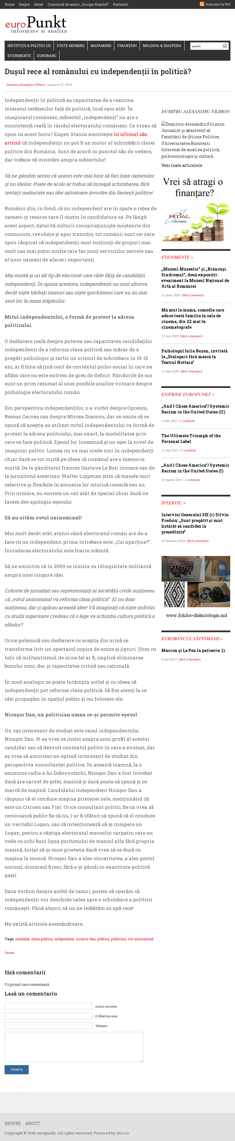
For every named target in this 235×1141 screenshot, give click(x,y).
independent (64, 939)
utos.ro (123, 1133)
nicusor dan (86, 939)
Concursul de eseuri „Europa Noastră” (78, 4)
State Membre (71, 45)
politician (118, 939)
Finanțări (127, 45)
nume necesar (106, 1006)
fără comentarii (193, 295)
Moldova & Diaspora (162, 45)
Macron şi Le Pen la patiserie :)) (193, 650)
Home (9, 4)
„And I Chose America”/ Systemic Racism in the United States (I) (195, 468)
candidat (22, 939)
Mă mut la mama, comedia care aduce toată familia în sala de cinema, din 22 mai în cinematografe (192, 318)
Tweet (9, 953)
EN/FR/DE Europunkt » (187, 394)
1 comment (187, 420)
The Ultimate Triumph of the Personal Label (191, 438)
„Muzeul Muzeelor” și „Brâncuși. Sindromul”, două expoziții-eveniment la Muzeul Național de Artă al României (195, 277)
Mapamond (101, 45)
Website (101, 1026)
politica (103, 939)
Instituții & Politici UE (29, 45)
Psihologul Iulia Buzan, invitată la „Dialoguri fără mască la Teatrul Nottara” (194, 356)
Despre (24, 4)
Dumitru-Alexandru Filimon (26, 84)
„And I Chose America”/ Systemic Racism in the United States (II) (195, 409)
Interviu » (173, 503)
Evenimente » (177, 257)
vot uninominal (140, 939)
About (38, 4)
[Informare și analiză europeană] (38, 24)
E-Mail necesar (106, 1016)
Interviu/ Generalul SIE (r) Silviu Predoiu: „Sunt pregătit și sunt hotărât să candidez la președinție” (195, 523)
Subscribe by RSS (218, 4)
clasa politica (41, 939)
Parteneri (120, 4)
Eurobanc (46, 55)
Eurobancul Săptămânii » (191, 638)
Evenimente (19, 55)
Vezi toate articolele (181, 165)
